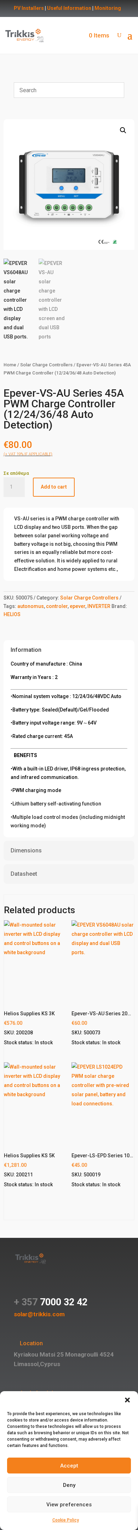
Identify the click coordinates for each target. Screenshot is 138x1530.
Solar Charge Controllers (46, 364)
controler (57, 606)
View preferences (69, 1504)
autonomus (30, 606)
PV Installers (29, 8)
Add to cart (54, 487)
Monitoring (107, 8)
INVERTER (98, 606)
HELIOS (12, 614)
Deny (69, 1485)
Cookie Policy (65, 1520)
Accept (69, 1466)
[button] (127, 1400)
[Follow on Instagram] (33, 1286)
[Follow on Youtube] (62, 1286)
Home (10, 364)
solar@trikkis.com (39, 1314)
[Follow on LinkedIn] (47, 1286)
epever (77, 606)
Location (31, 1343)
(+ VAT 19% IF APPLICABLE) (28, 454)
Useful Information (69, 8)
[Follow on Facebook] (19, 1286)
